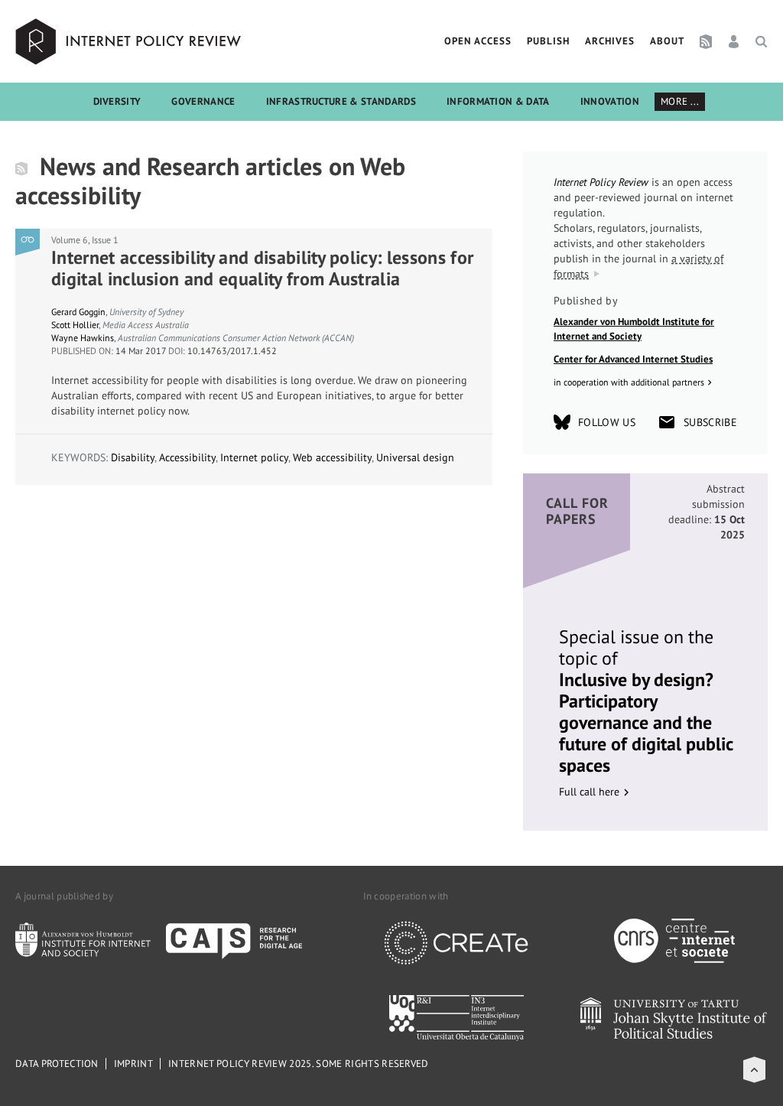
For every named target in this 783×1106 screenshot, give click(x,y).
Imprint (133, 1063)
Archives (610, 40)
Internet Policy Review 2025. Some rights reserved (298, 1063)
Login (733, 41)
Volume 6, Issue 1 (85, 240)
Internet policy (254, 457)
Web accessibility (332, 457)
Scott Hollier (75, 324)
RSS (706, 41)
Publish (548, 40)
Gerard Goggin (78, 311)
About (667, 40)
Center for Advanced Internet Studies (633, 359)
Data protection (57, 1063)
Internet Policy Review (130, 41)
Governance (203, 101)
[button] (754, 1069)
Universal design (415, 457)
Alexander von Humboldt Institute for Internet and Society (634, 329)
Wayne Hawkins (82, 337)
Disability (132, 457)
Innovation (609, 101)
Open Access (478, 40)
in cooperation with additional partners (629, 382)
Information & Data (498, 101)
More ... (680, 101)
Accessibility (187, 457)
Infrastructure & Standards (341, 101)
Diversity (117, 101)
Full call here (589, 792)
